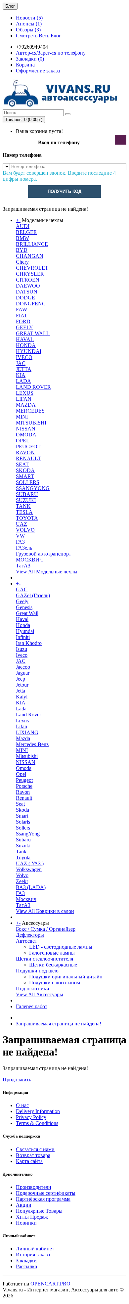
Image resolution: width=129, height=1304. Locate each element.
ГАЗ (20, 542)
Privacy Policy (31, 1117)
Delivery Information (38, 1111)
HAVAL (25, 339)
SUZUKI (26, 500)
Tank (21, 851)
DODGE (25, 297)
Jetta (20, 691)
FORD (23, 321)
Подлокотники (32, 988)
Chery (22, 262)
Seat (20, 804)
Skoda (22, 810)
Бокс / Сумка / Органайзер (45, 929)
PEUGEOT (28, 446)
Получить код (64, 191)
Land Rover (28, 714)
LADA (23, 381)
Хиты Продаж (32, 1217)
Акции (23, 1205)
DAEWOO (28, 286)
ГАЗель (24, 548)
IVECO (24, 357)
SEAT (22, 464)
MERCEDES (30, 411)
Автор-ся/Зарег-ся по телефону (51, 53)
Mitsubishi (27, 756)
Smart (22, 816)
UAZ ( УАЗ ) (30, 863)
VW (20, 536)
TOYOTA (27, 518)
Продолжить (17, 1079)
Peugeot (24, 780)
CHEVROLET (32, 268)
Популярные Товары (39, 1211)
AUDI (22, 226)
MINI (22, 417)
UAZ (21, 524)
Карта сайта (29, 1161)
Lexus (22, 720)
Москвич (26, 899)
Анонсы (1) (29, 23)
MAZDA (26, 405)
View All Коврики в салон (45, 911)
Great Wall (27, 613)
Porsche (24, 786)
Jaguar (22, 673)
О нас (22, 1105)
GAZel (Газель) (33, 595)
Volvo (22, 875)
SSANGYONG (33, 488)
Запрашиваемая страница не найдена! (58, 1023)
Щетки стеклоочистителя (44, 959)
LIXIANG (27, 732)
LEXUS (24, 393)
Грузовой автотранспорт (43, 554)
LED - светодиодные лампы (60, 947)
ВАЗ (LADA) (31, 887)
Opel (21, 774)
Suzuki (23, 845)
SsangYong (28, 833)
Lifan (21, 726)
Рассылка (26, 1266)
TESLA (24, 512)
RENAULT (28, 458)
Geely (22, 601)
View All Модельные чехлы (46, 571)
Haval (22, 619)
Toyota (23, 857)
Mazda (23, 738)
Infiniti (23, 637)
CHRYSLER (30, 274)
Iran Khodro (29, 643)
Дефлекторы (30, 935)
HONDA (26, 345)
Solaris (23, 822)
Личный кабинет (35, 1248)
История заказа (33, 1254)
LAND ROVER (33, 387)
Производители (33, 1187)
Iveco (21, 655)
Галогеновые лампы (52, 953)
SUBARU (27, 494)
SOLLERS (27, 482)
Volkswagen (29, 869)
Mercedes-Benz (32, 744)
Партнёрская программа (43, 1199)
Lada (21, 708)
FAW (21, 309)
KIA (20, 375)
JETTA (23, 369)
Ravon (23, 792)
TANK (23, 506)
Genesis (24, 607)
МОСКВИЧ (29, 559)
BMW (22, 238)
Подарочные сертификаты (45, 1193)
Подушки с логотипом (54, 982)
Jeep (20, 679)
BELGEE (26, 232)
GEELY (24, 327)
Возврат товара (33, 1155)
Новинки (26, 1223)
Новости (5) (29, 18)
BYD (21, 250)
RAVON (25, 452)
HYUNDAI (28, 351)
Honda (23, 625)
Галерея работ (31, 1006)
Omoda (23, 768)
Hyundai (25, 631)
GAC (21, 589)
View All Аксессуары (39, 994)
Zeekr (22, 881)
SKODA (25, 470)
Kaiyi (21, 696)
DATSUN (26, 291)
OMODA (26, 434)
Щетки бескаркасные (53, 964)
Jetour (22, 685)
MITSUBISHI (31, 423)
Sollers (23, 828)
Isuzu (21, 649)
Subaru (23, 839)
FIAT (21, 315)
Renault (24, 798)
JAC (20, 363)
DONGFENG (31, 303)
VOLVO (25, 530)
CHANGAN (29, 256)
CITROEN (27, 280)
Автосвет (26, 941)
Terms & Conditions (37, 1123)
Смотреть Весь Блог (38, 35)
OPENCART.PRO (50, 1283)
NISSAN (25, 428)
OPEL (22, 440)
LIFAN (23, 399)
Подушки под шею (37, 970)
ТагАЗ (23, 565)
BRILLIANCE (32, 244)
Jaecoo (23, 667)
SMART (25, 476)
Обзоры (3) (28, 29)
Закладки (26, 1260)
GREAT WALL (33, 333)
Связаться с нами (35, 1149)
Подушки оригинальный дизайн (66, 976)
